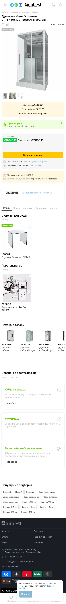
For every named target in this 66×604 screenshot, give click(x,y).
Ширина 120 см (28, 507)
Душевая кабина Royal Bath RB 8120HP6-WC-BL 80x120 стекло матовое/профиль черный (47, 349)
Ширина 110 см (47, 502)
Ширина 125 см (46, 507)
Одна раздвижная (47, 492)
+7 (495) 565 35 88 (14, 557)
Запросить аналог (33, 155)
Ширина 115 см (10, 507)
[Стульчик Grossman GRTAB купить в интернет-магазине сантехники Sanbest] (17, 238)
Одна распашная (31, 497)
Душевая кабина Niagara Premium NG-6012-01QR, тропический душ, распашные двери (28, 349)
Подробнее (11, 403)
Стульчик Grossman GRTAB (16, 257)
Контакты (38, 542)
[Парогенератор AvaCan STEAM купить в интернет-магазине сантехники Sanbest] (17, 288)
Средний (30, 492)
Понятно (25, 594)
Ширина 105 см (29, 502)
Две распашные (10, 502)
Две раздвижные (11, 497)
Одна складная (50, 497)
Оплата (5, 537)
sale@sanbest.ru (12, 566)
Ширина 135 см (28, 512)
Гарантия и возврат (43, 537)
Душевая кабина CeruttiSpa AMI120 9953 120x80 (8, 349)
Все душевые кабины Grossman (37, 193)
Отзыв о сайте (11, 590)
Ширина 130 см (10, 512)
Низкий (18, 492)
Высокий (7, 492)
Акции (4, 542)
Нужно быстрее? (39, 161)
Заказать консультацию (18, 179)
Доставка (38, 531)
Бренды (5, 531)
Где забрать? (35, 165)
